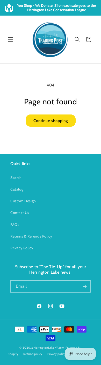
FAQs (14, 224)
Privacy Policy (21, 248)
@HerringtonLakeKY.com (48, 347)
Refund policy (32, 354)
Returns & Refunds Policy (31, 236)
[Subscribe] (84, 286)
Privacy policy (56, 354)
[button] (10, 39)
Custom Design (23, 201)
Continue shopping (50, 120)
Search (16, 177)
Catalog (16, 189)
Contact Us (19, 212)
